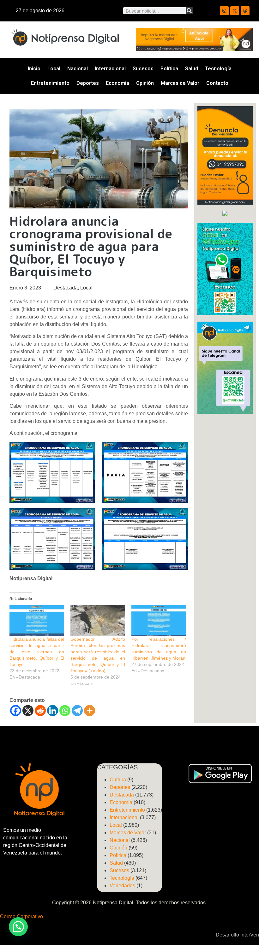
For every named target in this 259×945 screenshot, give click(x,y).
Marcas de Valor (180, 83)
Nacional (77, 69)
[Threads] (245, 10)
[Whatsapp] (64, 710)
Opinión (145, 83)
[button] (18, 926)
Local (53, 69)
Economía (117, 83)
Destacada (65, 287)
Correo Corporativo (21, 916)
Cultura (118, 779)
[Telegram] (77, 710)
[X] (27, 710)
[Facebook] (15, 710)
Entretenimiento (50, 83)
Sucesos (143, 69)
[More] (89, 710)
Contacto (217, 83)
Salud (191, 69)
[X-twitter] (234, 10)
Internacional (110, 69)
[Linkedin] (52, 710)
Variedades (122, 885)
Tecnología (218, 69)
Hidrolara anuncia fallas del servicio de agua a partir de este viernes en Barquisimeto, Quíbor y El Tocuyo (36, 652)
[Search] (189, 10)
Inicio (34, 69)
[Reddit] (40, 710)
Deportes (87, 83)
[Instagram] (224, 10)
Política (169, 69)
